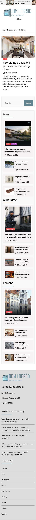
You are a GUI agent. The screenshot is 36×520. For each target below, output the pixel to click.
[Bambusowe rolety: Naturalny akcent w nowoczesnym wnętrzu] (9, 274)
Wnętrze (4, 514)
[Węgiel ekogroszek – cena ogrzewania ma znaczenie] (9, 179)
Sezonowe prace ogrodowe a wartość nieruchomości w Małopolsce (15, 453)
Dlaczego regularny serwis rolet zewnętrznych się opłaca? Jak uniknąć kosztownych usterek (18, 235)
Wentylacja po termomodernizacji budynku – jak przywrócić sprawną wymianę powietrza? (22, 344)
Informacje (5, 480)
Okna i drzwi (10, 229)
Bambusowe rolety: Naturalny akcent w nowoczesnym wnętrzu (22, 273)
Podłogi (4, 497)
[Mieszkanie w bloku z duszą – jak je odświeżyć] (10, 2)
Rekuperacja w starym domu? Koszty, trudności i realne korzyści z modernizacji (17, 318)
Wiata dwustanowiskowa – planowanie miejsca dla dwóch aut (17, 150)
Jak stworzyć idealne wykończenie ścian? (22, 356)
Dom (5, 59)
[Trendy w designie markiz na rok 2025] (9, 262)
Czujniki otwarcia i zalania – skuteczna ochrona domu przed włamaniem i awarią (16, 428)
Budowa (4, 468)
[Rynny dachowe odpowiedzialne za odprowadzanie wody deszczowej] (9, 191)
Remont (9, 312)
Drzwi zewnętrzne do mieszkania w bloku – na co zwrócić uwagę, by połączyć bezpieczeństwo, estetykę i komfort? (22, 248)
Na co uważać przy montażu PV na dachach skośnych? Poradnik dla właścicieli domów (22, 163)
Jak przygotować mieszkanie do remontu (21, 331)
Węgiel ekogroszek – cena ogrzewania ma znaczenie (22, 178)
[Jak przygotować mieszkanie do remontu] (9, 332)
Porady (4, 503)
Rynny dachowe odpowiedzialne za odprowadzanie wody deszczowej (22, 190)
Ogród (14, 143)
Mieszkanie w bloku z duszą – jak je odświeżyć (22, 2)
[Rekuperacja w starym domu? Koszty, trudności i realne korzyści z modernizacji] (18, 302)
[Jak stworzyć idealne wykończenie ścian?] (9, 357)
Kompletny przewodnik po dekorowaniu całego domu (17, 66)
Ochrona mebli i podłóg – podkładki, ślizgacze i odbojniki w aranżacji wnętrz (18, 445)
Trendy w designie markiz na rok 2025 (21, 261)
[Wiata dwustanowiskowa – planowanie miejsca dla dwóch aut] (18, 133)
